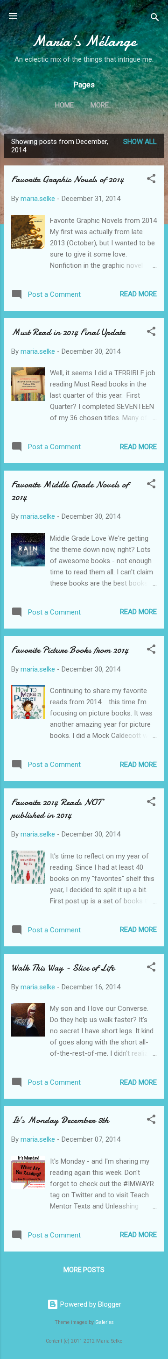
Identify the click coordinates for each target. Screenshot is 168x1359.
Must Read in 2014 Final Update (68, 332)
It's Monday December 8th (60, 1120)
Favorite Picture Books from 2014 (69, 650)
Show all (140, 141)
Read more (138, 294)
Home (64, 105)
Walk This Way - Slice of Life (62, 967)
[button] (151, 180)
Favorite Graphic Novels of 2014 (67, 179)
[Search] (155, 19)
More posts (84, 1269)
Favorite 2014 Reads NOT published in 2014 (56, 808)
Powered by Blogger (89, 1304)
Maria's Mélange (84, 41)
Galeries (104, 1322)
